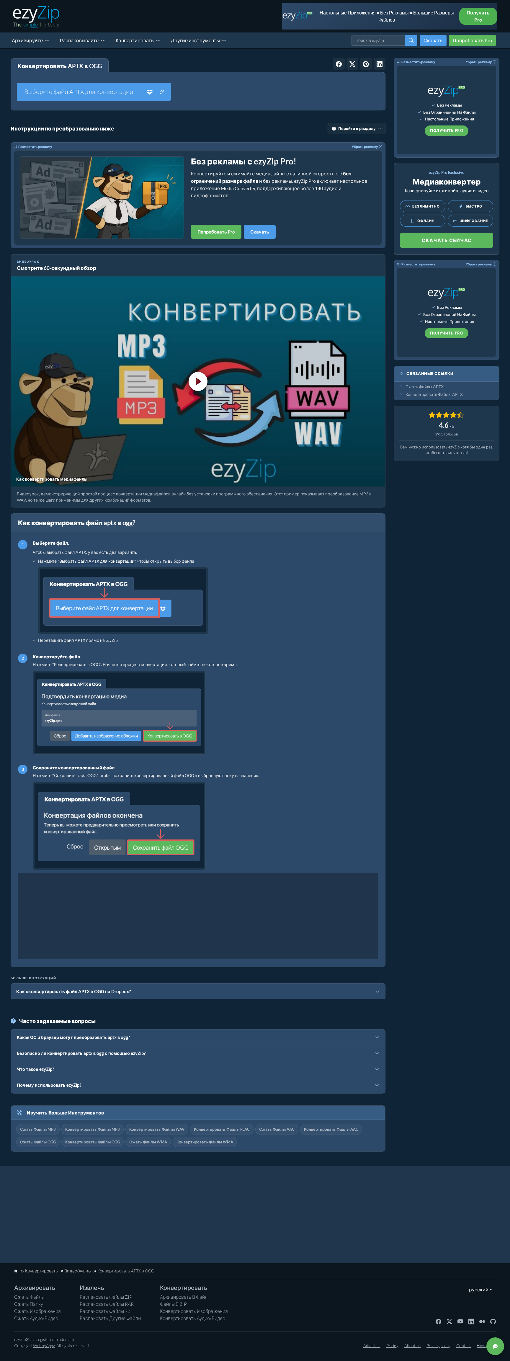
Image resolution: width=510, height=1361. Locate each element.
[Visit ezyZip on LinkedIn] (471, 1321)
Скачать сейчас (447, 240)
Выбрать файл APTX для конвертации (96, 561)
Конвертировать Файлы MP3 (92, 1129)
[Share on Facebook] (339, 64)
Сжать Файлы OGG (38, 1142)
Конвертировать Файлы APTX (434, 394)
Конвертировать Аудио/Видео (192, 1318)
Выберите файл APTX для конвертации (78, 91)
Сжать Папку (28, 1304)
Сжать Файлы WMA (148, 1142)
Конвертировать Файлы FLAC (222, 1129)
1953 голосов (446, 434)
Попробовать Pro (472, 40)
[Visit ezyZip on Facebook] (438, 1321)
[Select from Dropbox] (149, 92)
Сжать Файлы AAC (277, 1129)
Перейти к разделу (357, 128)
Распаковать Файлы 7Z (105, 1311)
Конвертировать (135, 40)
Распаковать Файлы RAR (107, 1304)
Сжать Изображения (37, 1311)
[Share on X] (352, 64)
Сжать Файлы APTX (425, 386)
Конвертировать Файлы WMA (204, 1142)
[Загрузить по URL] (162, 92)
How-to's (485, 1345)
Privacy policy (438, 1345)
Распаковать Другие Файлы (110, 1318)
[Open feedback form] (495, 1346)
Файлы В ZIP (173, 1304)
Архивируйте (27, 40)
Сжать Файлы (29, 1297)
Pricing (392, 1345)
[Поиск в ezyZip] (411, 40)
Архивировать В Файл (183, 1297)
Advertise (371, 1345)
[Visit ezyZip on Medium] (482, 1321)
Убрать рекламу (365, 146)
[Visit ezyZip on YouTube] (460, 1321)
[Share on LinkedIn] (379, 64)
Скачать (433, 40)
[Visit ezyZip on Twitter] (449, 1321)
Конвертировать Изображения (194, 1311)
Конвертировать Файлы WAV (156, 1129)
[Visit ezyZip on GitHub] (493, 1321)
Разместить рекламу (35, 146)
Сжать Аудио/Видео (36, 1318)
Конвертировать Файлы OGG (92, 1142)
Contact (463, 1345)
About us (412, 1345)
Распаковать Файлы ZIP (106, 1297)
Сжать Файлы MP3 (38, 1129)
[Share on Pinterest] (366, 64)
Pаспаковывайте (79, 40)
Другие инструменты (195, 40)
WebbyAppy (44, 1345)
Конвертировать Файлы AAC (331, 1129)
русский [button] (477, 1289)
